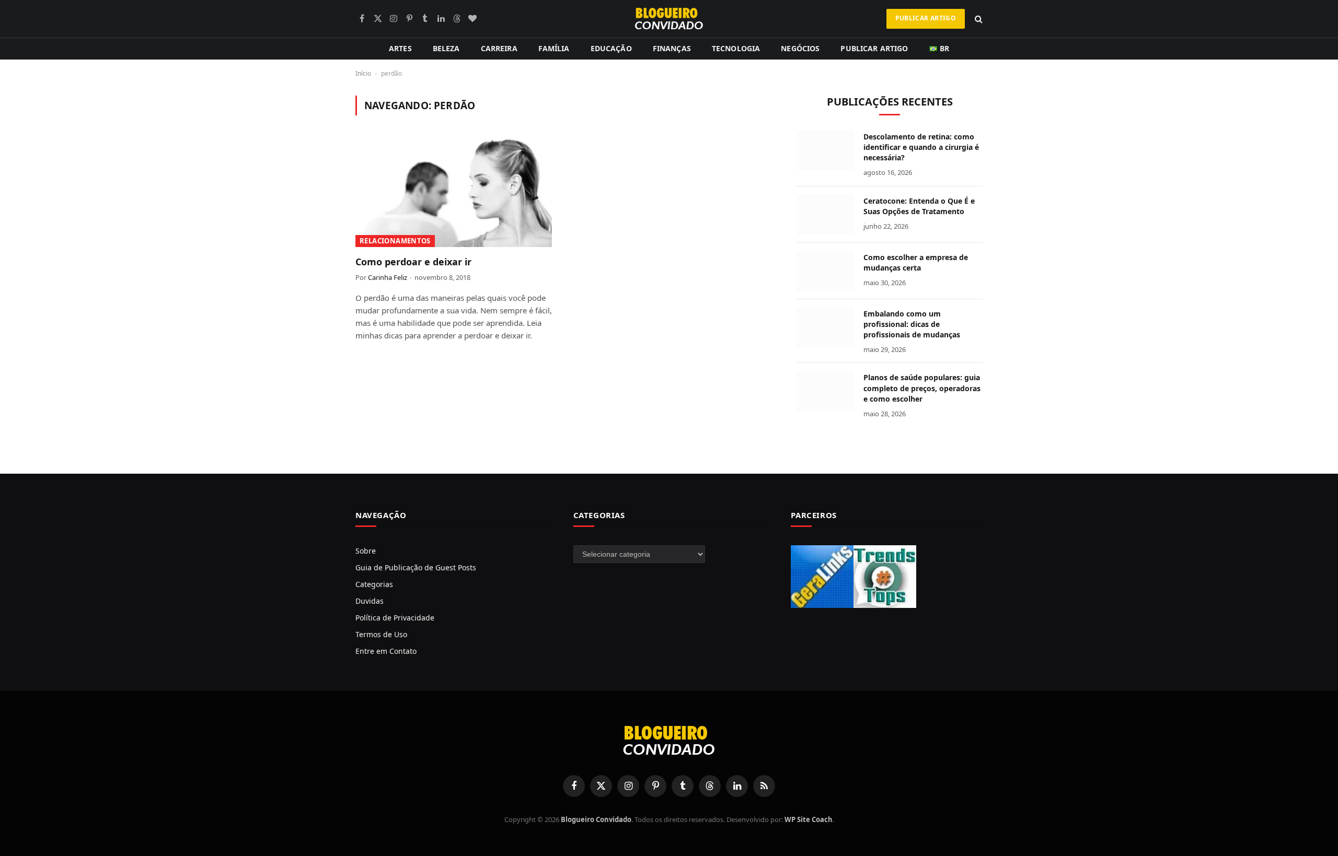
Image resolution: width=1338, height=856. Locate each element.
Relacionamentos (395, 240)
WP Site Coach (809, 819)
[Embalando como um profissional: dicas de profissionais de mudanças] (825, 327)
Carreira (499, 48)
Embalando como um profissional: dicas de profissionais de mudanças (911, 324)
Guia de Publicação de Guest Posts (415, 567)
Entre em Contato (386, 651)
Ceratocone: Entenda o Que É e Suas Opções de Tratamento (919, 206)
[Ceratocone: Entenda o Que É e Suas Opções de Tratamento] (825, 214)
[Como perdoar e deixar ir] (453, 191)
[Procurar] (978, 19)
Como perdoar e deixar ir (413, 261)
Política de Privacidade (394, 618)
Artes (400, 48)
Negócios (800, 48)
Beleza (446, 48)
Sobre (365, 551)
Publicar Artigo (925, 18)
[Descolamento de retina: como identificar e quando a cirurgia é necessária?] (825, 150)
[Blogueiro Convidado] (669, 19)
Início (363, 73)
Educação (611, 48)
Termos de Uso (381, 634)
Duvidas (369, 601)
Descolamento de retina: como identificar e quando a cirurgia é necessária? (921, 147)
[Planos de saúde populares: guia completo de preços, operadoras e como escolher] (825, 391)
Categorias (374, 584)
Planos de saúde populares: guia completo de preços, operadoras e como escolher (922, 387)
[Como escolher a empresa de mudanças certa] (825, 271)
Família (554, 48)
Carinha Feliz (387, 277)
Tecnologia (736, 48)
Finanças (672, 48)
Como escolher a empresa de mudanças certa (915, 262)
